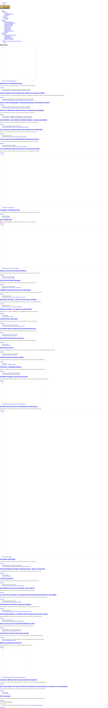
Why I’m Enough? (5, 693)
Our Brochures (2, 703)
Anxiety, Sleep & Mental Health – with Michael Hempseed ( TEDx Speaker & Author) (17, 100)
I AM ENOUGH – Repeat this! (7, 316)
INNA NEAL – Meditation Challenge (9, 364)
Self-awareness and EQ (6, 345)
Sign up (6, 703)
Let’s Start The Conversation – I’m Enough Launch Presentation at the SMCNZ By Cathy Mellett (28, 594)
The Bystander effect (6, 217)
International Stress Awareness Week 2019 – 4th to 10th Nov (13, 585)
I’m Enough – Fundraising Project (8, 207)
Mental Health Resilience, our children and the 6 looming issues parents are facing (16, 611)
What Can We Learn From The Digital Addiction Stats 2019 (13, 621)
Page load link (2, 707)
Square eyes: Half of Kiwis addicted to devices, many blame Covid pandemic (16, 107)
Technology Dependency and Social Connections (11, 374)
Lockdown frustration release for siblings (9, 354)
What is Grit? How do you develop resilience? (10, 268)
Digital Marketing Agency (38, 705)
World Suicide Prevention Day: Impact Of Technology (12, 601)
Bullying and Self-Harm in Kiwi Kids (9, 640)
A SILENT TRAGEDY (6, 578)
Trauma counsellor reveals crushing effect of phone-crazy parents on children (16, 90)
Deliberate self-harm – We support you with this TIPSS (12, 306)
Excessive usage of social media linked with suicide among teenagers (14, 136)
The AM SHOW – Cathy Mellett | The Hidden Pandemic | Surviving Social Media (17, 117)
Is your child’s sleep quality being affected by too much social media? (14, 146)
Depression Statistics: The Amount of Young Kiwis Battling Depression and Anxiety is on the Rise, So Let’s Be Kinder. (34, 686)
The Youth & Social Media (7, 556)
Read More (2, 87)
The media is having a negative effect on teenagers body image (18, 328)
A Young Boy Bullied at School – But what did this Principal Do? (14, 677)
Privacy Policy (22, 705)
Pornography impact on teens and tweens (9, 335)
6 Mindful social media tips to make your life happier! (11, 287)
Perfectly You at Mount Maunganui (8, 277)
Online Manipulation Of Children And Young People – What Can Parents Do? (16, 566)
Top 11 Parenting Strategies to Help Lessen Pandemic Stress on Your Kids (15, 127)
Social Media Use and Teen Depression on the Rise (11, 630)
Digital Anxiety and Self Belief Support (9, 80)
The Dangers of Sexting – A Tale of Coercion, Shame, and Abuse (13, 297)
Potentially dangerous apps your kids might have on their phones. (19, 406)
